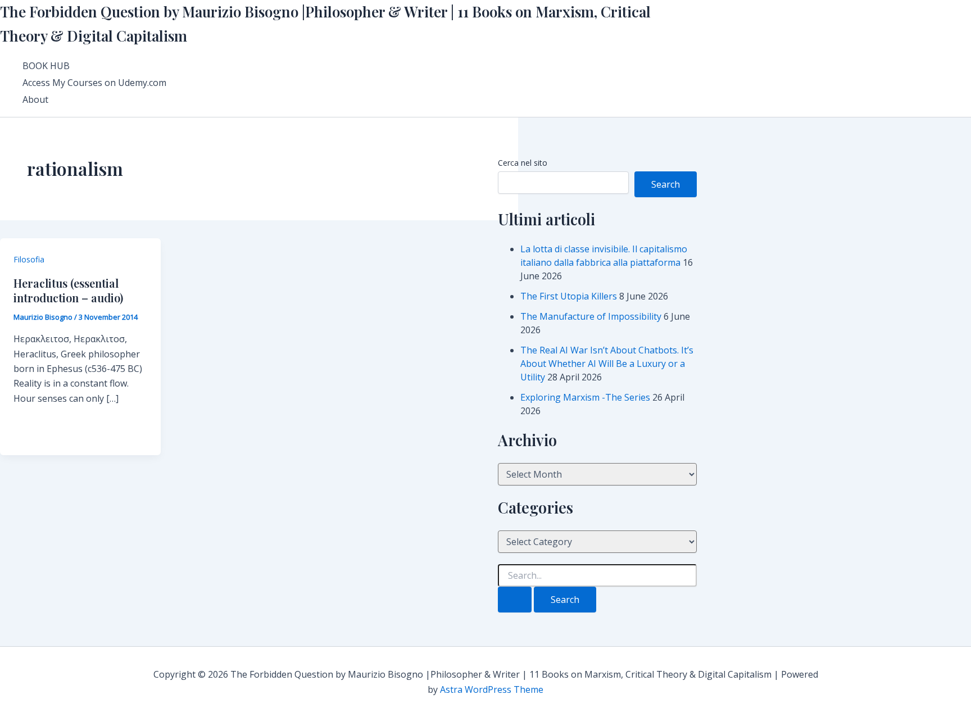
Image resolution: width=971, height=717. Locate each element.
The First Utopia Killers (568, 296)
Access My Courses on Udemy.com (94, 82)
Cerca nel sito (522, 162)
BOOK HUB (46, 66)
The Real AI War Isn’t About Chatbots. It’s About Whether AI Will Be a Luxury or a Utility (606, 363)
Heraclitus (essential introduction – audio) (68, 290)
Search (665, 184)
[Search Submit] (515, 599)
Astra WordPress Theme (491, 689)
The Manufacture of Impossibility (590, 316)
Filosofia (28, 259)
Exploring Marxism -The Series (585, 397)
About (35, 99)
